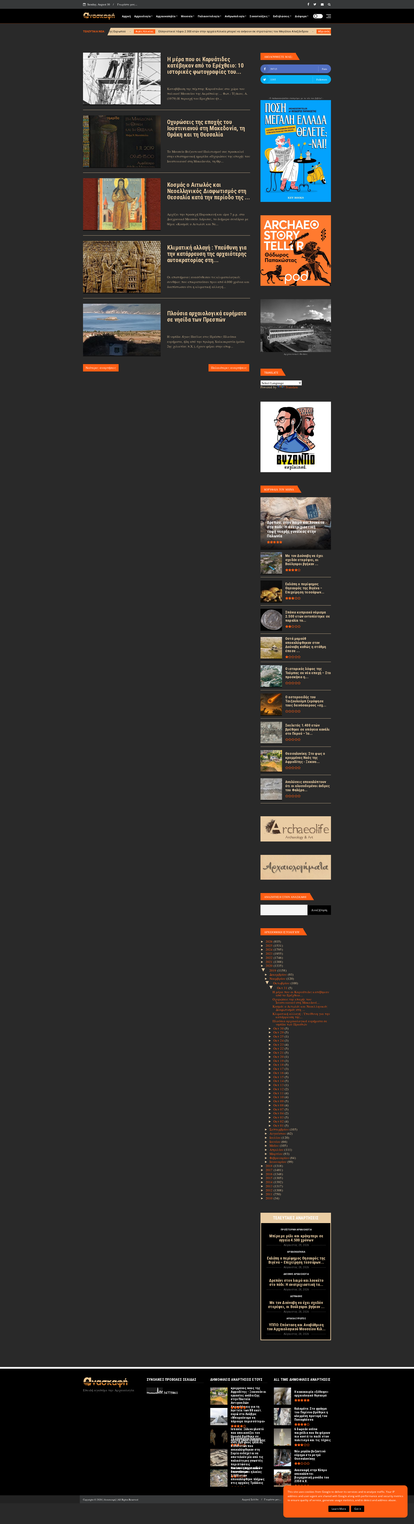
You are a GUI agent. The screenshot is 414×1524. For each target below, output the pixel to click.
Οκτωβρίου (282, 983)
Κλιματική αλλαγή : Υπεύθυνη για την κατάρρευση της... (301, 1015)
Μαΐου (275, 1145)
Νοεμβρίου (278, 978)
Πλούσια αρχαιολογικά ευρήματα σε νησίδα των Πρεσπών (206, 316)
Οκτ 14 (279, 1081)
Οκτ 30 (279, 1028)
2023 (270, 953)
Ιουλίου (276, 1137)
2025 (270, 945)
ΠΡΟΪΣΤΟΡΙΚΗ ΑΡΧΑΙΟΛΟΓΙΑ (296, 1229)
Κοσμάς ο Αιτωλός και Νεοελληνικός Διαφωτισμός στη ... (300, 1008)
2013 (270, 1186)
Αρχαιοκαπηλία (166, 16)
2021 (270, 961)
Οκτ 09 (279, 1101)
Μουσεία (186, 16)
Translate (291, 387)
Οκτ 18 (279, 1064)
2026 (270, 941)
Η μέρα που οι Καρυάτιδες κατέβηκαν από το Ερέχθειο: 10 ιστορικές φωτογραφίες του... (205, 65)
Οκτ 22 (279, 1048)
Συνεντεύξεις (258, 16)
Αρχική (126, 16)
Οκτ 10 (279, 1097)
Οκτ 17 (279, 1068)
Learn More (339, 1509)
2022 (270, 957)
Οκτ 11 (279, 1093)
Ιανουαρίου (278, 1161)
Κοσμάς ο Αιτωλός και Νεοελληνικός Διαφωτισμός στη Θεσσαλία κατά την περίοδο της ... (208, 191)
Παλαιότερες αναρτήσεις (229, 368)
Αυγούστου (278, 1133)
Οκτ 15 (279, 1077)
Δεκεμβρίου (279, 974)
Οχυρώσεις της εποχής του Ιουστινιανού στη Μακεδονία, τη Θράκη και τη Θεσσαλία (206, 128)
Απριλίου (277, 1149)
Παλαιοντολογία (208, 16)
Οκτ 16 (279, 1073)
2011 (270, 1194)
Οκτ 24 (279, 1040)
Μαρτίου (277, 1153)
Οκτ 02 (279, 1121)
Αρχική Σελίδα (250, 1499)
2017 (270, 1170)
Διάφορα (300, 16)
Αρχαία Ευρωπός (296, 1318)
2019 (273, 970)
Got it (357, 1509)
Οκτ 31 (282, 988)
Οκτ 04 (279, 1113)
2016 (270, 1174)
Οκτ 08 (279, 1105)
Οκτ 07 (279, 1109)
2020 (270, 965)
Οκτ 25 (279, 1036)
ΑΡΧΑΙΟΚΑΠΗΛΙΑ (296, 1252)
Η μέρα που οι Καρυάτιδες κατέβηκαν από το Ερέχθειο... (301, 993)
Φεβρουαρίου (280, 1158)
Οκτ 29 (279, 1032)
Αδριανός (234, 31)
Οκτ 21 (279, 1052)
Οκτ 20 (279, 1056)
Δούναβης (296, 1296)
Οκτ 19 (279, 1060)
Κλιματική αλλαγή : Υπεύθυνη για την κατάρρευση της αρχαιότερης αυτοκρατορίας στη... (206, 254)
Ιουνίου (276, 1141)
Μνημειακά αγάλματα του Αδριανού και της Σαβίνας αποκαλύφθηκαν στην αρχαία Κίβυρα (304, 31)
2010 (270, 1198)
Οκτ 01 (279, 1125)
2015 (270, 1178)
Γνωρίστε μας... (127, 4)
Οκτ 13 (279, 1085)
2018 (270, 1166)
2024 (270, 949)
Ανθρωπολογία (234, 16)
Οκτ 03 (279, 1117)
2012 (270, 1190)
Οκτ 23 (279, 1044)
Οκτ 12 (279, 1089)
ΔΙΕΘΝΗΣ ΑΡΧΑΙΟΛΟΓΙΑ (296, 1274)
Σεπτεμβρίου (280, 1129)
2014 (270, 1182)
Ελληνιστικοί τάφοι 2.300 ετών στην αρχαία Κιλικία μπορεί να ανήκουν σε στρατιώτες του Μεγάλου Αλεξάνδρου (144, 31)
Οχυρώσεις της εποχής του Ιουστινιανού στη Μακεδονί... (296, 1001)
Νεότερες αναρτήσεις (101, 368)
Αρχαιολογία (142, 16)
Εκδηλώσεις (281, 16)
